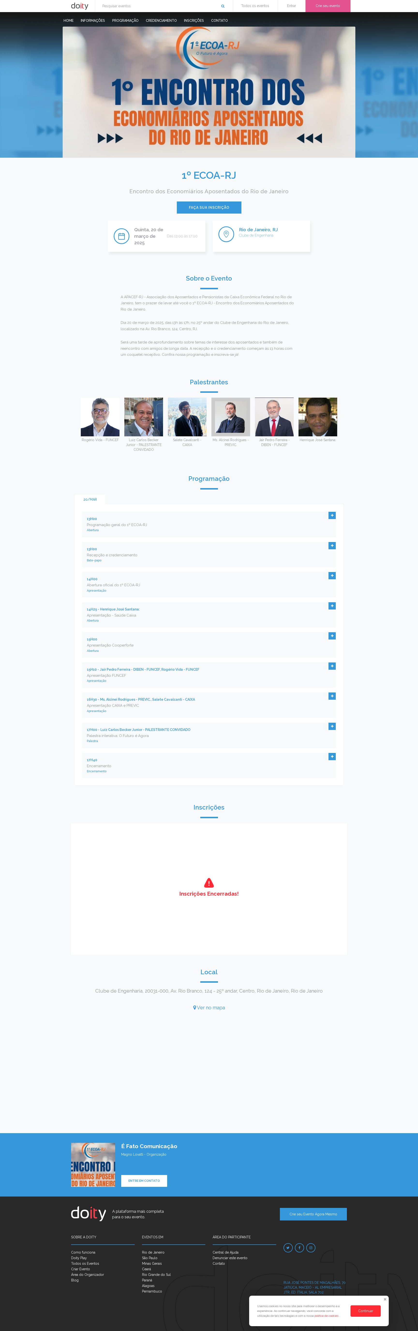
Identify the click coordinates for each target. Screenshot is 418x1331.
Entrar (291, 6)
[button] (332, 515)
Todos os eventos (255, 6)
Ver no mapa (210, 1008)
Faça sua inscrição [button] (209, 207)
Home (69, 20)
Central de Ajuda (226, 1252)
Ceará (146, 1269)
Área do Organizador (87, 1275)
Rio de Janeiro (153, 1252)
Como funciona (83, 1252)
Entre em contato (144, 1180)
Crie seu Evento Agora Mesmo (313, 1214)
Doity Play (79, 1258)
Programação (125, 20)
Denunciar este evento (230, 1258)
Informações (93, 20)
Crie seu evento (328, 6)
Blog (75, 1280)
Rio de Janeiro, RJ (258, 229)
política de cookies (326, 1315)
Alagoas (148, 1286)
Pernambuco (152, 1291)
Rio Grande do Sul (156, 1275)
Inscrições (194, 20)
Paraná (147, 1280)
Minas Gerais (152, 1263)
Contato (219, 20)
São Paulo (149, 1258)
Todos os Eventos (85, 1263)
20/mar (90, 499)
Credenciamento (161, 20)
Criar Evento (80, 1269)
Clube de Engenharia (256, 235)
